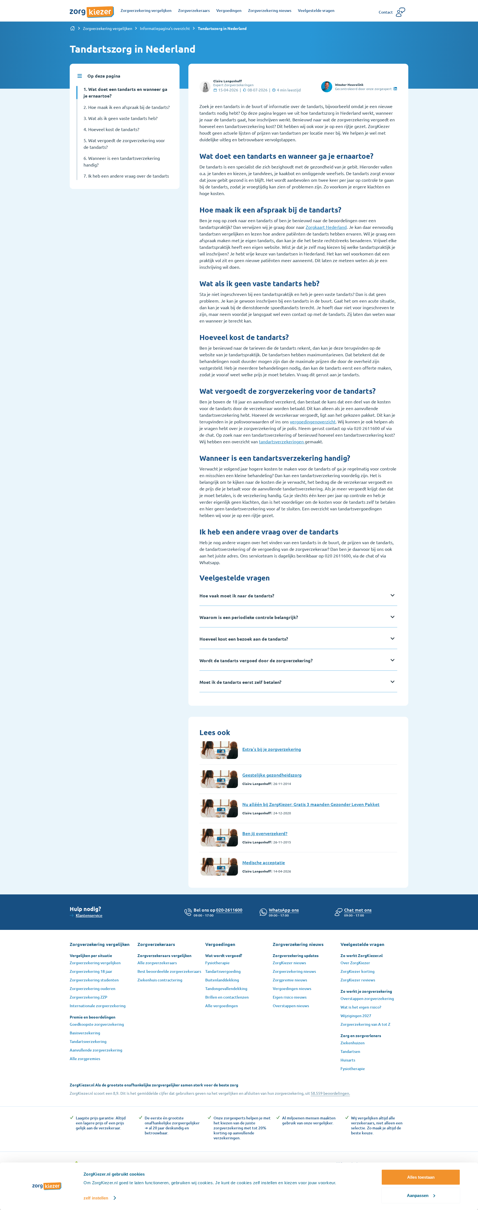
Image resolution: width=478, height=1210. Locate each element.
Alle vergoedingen (221, 1005)
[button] (358, 909)
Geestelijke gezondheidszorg (272, 775)
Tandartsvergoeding (223, 971)
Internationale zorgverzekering (98, 1005)
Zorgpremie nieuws (290, 980)
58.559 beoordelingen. (330, 1093)
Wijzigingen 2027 (356, 1015)
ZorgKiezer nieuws (289, 962)
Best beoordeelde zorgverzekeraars (169, 971)
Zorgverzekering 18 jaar (91, 971)
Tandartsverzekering (88, 1041)
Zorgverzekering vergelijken (107, 28)
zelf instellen (96, 1198)
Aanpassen (417, 1195)
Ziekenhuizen (353, 1042)
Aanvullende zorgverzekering (96, 1050)
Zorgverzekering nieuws (294, 971)
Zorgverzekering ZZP (88, 997)
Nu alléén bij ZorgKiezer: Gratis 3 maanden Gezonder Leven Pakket (311, 804)
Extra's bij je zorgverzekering (271, 749)
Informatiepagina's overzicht (165, 28)
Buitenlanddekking (222, 980)
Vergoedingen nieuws (292, 988)
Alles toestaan (421, 1177)
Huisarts (348, 1060)
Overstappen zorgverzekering (367, 998)
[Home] (72, 28)
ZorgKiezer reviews (358, 980)
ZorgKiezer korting (358, 971)
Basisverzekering (85, 1032)
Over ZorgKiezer (355, 962)
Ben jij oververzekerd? (264, 833)
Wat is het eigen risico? (361, 1007)
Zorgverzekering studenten (94, 980)
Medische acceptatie (263, 862)
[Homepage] (92, 9)
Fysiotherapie (217, 962)
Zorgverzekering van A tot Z (365, 1024)
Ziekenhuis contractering (159, 980)
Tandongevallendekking (226, 988)
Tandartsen (350, 1051)
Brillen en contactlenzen (227, 997)
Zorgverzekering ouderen (92, 988)
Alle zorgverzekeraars (157, 962)
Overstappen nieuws (291, 1005)
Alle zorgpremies (85, 1058)
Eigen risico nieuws (289, 997)
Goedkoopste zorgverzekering (97, 1024)
